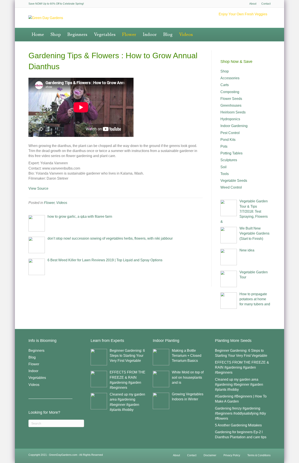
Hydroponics (230, 119)
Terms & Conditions (259, 455)
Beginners (77, 34)
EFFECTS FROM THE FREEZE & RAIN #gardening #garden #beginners (242, 367)
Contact (266, 3)
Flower (129, 34)
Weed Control (231, 187)
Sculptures (228, 160)
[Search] (269, 31)
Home (38, 34)
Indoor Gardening (234, 126)
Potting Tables (231, 153)
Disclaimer (210, 455)
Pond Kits (228, 139)
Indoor (150, 34)
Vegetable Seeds (233, 180)
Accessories (229, 78)
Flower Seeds (231, 99)
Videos (186, 34)
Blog (167, 34)
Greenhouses (230, 105)
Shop (56, 34)
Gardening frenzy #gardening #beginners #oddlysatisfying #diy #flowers (240, 413)
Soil (223, 167)
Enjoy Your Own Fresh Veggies (243, 14)
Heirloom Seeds (233, 112)
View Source (38, 188)
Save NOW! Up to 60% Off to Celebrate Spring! (56, 3)
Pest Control (230, 133)
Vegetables (105, 34)
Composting (229, 92)
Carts (224, 85)
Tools (224, 174)
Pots (223, 146)
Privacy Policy (231, 455)
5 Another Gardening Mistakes (238, 425)
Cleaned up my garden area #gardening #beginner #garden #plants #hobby (239, 384)
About (252, 3)
